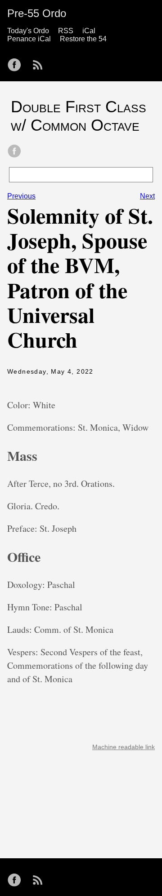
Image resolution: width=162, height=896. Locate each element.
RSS (65, 31)
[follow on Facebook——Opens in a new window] (17, 62)
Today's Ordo (28, 31)
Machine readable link (123, 746)
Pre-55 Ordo (36, 13)
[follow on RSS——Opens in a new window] (40, 62)
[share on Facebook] (14, 152)
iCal (88, 31)
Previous (21, 196)
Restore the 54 (83, 39)
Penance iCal (29, 39)
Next (147, 196)
